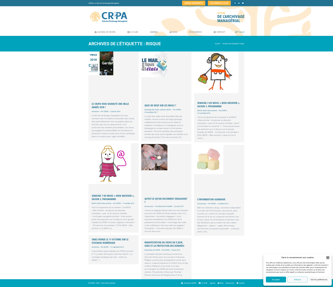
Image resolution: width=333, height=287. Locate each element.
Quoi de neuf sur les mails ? (160, 105)
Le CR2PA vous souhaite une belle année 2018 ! (110, 105)
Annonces (95, 111)
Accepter (276, 279)
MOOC (168, 110)
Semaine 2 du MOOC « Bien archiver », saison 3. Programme (218, 104)
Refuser (297, 279)
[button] (327, 257)
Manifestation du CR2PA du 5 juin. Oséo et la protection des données (164, 244)
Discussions (149, 206)
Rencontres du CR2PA (152, 250)
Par (104, 111)
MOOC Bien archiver (210, 111)
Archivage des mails (152, 110)
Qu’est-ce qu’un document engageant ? (166, 200)
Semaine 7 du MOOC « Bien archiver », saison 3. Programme (113, 197)
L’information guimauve (211, 199)
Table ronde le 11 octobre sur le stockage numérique (110, 241)
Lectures (163, 110)
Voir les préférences (318, 279)
